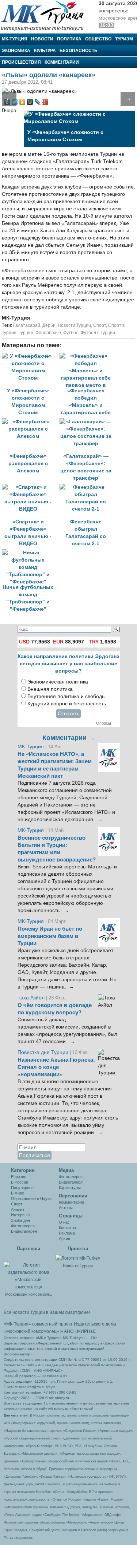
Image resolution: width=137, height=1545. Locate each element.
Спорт (99, 325)
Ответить (68, 713)
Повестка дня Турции (44, 1052)
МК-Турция (14, 38)
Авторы (66, 1207)
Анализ (17, 1209)
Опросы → (106, 723)
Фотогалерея (23, 1226)
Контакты (67, 1227)
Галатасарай (26, 325)
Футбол (71, 332)
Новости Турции (74, 325)
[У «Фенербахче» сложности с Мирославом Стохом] (31, 356)
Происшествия (21, 62)
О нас (64, 1222)
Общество (98, 38)
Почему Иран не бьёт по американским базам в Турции (50, 936)
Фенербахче (48, 332)
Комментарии (62, 62)
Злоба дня (20, 1220)
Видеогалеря (71, 1182)
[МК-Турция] (45, 15)
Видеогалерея (24, 1231)
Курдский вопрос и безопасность (66, 703)
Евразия (18, 1176)
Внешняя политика (50, 689)
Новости (42, 38)
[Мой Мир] (30, 102)
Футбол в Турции (98, 332)
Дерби (49, 325)
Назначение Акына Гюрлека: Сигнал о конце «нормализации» (56, 1067)
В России (19, 1182)
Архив (64, 1238)
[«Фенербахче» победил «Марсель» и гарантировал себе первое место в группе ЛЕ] (88, 356)
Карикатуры (70, 1187)
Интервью (20, 1215)
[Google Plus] (45, 102)
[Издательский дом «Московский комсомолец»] (28, 1272)
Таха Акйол (31, 998)
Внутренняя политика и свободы (66, 696)
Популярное (22, 1187)
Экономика (16, 50)
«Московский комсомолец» (31, 1331)
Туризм (124, 38)
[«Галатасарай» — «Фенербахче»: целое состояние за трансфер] (88, 421)
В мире (17, 1193)
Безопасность (79, 50)
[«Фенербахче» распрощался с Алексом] (31, 421)
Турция (26, 332)
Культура (45, 50)
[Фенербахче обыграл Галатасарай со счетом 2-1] (88, 487)
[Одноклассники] (22, 102)
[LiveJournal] (38, 102)
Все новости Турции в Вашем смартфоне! (47, 1312)
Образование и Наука (31, 1198)
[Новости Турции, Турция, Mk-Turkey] (78, 1257)
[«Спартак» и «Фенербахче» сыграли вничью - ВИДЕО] (31, 487)
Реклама (67, 1233)
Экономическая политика (57, 682)
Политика (69, 38)
